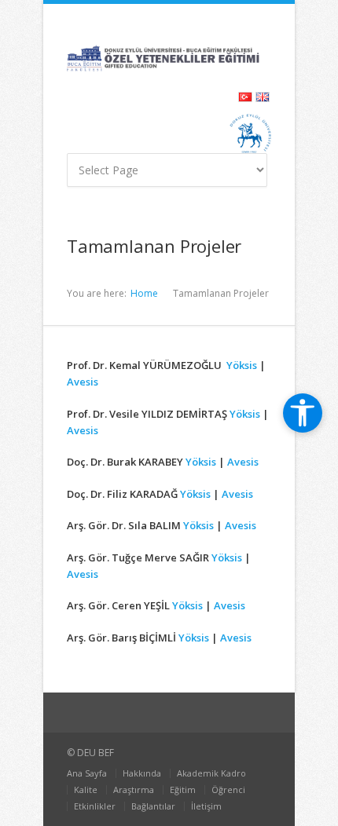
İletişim (206, 806)
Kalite (85, 789)
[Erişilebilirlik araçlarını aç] (302, 413)
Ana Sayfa (87, 773)
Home (144, 293)
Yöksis (242, 365)
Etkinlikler (95, 806)
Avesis (82, 382)
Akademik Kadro (211, 773)
